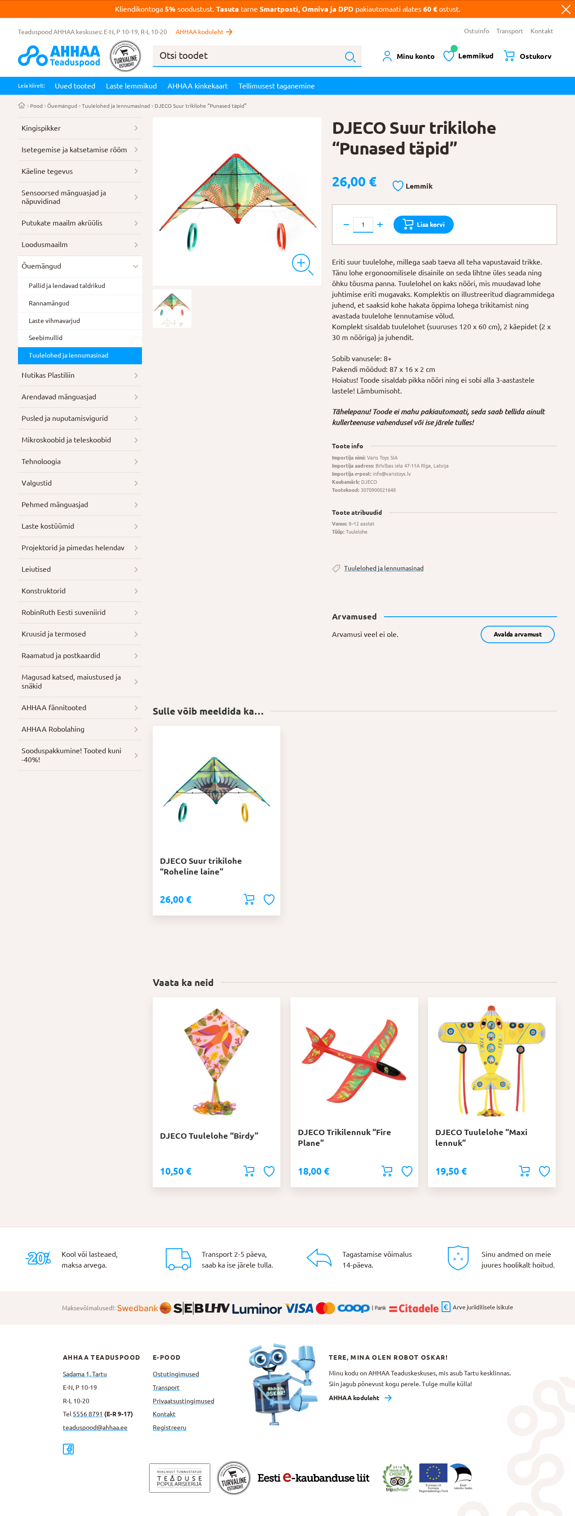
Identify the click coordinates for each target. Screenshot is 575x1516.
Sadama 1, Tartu (85, 1374)
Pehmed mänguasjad (55, 504)
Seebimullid (45, 337)
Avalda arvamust (518, 634)
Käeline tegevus (47, 171)
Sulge (566, 9)
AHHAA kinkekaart (198, 86)
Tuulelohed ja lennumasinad (116, 106)
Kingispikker (41, 128)
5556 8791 (88, 1414)
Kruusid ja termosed (54, 634)
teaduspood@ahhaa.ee (95, 1427)
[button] (413, 186)
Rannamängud (49, 303)
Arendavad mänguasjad (59, 397)
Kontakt (542, 31)
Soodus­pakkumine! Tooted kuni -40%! (71, 755)
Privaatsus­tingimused (183, 1401)
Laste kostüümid (48, 526)
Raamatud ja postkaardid (61, 655)
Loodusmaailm (45, 244)
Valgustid (37, 483)
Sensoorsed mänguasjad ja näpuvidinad (64, 197)
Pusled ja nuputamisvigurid (65, 418)
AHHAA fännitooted (54, 707)
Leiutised (36, 569)
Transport (509, 31)
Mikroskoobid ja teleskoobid (66, 440)
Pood (36, 106)
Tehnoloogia (41, 461)
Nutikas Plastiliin (48, 375)
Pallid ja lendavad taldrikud (67, 285)
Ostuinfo (476, 31)
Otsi (350, 57)
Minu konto (416, 56)
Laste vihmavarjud (54, 320)
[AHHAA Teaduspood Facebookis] (108, 1448)
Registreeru (169, 1427)
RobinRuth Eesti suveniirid (64, 612)
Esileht (22, 106)
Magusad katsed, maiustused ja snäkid (71, 681)
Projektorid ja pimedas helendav (73, 548)
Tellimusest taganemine (277, 86)
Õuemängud (62, 106)
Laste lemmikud (131, 86)
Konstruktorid (44, 591)
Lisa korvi (430, 224)
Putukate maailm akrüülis (62, 223)
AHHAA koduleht (200, 31)
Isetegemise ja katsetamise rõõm (74, 150)
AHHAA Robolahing (53, 729)
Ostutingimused (176, 1374)
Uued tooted (75, 86)
